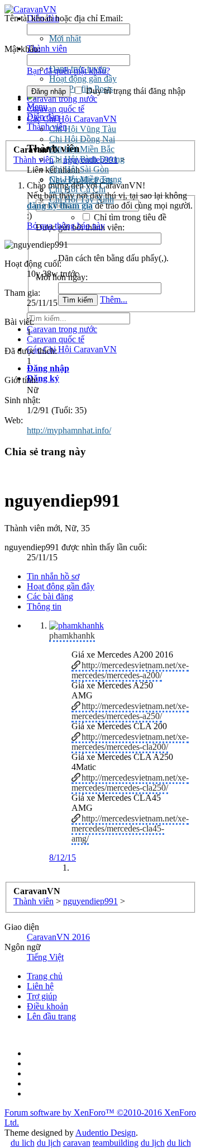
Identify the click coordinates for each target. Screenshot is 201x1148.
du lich (23, 1142)
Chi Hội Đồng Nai (82, 139)
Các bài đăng (50, 596)
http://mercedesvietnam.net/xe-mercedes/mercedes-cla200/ (130, 742)
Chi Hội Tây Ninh (81, 199)
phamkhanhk (72, 635)
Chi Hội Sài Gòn (79, 169)
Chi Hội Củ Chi (77, 189)
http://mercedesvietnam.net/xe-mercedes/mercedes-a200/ (130, 670)
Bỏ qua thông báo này (66, 225)
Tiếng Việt (45, 957)
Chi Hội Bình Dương (87, 159)
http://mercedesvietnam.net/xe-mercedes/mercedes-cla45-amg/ (130, 828)
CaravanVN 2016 (58, 937)
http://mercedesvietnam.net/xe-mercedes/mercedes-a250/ (130, 711)
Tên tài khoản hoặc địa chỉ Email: (63, 18)
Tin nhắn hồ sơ (53, 576)
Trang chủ (45, 976)
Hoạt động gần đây (60, 586)
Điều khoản (47, 1006)
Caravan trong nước (62, 329)
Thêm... (113, 299)
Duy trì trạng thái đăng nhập (134, 91)
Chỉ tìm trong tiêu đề (129, 217)
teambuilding (115, 1142)
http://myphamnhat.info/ (69, 430)
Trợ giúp (42, 996)
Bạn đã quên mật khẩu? (68, 70)
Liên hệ (40, 986)
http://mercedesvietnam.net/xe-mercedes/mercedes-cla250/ (130, 782)
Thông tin (44, 606)
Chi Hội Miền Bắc (81, 149)
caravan (76, 1142)
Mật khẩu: (22, 49)
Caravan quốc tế (55, 109)
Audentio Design (105, 1132)
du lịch (49, 1142)
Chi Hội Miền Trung (85, 179)
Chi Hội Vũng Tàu (82, 129)
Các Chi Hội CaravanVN (72, 119)
